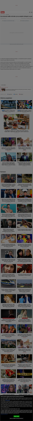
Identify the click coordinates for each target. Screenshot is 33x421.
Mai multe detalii (7, 400)
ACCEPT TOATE (16, 416)
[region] (16, 408)
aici (30, 404)
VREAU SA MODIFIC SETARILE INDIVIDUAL (16, 418)
